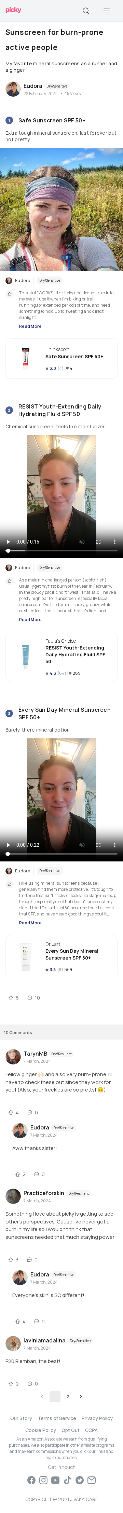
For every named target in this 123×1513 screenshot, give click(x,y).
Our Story (21, 1418)
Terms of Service (57, 1418)
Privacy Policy (97, 1418)
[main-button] (107, 11)
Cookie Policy (40, 1430)
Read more (30, 326)
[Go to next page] (81, 1396)
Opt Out (71, 1430)
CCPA (91, 1430)
